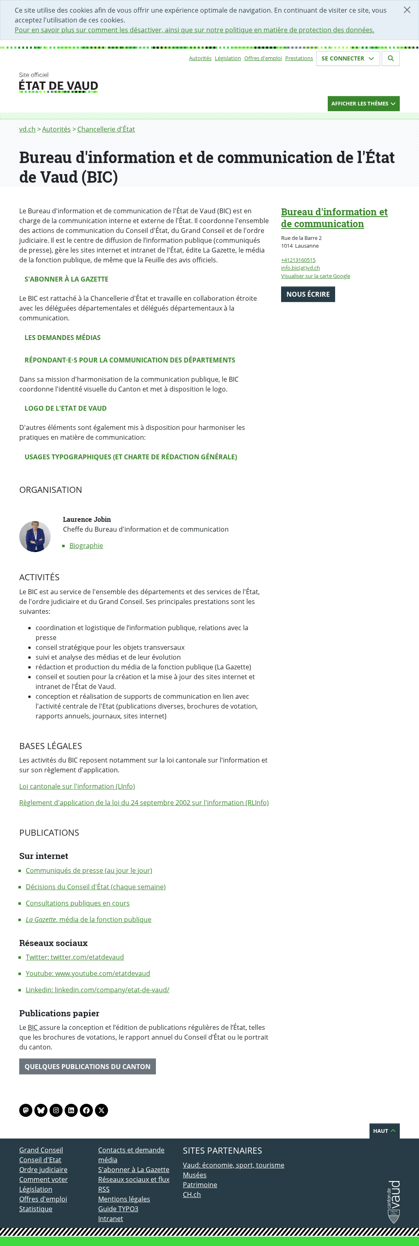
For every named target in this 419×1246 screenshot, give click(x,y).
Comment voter (43, 1179)
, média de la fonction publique (88, 919)
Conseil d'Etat (40, 1159)
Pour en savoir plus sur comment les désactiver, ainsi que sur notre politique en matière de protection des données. (194, 29)
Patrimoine (200, 1184)
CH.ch (192, 1194)
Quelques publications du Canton (88, 1066)
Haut (381, 1130)
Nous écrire (308, 294)
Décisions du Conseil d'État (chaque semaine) (96, 886)
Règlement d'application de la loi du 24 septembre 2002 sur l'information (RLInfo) (144, 802)
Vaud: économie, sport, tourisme (233, 1165)
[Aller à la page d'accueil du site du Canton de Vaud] (95, 82)
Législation (228, 58)
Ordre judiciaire (43, 1169)
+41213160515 (298, 260)
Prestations (299, 58)
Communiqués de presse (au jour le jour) (89, 870)
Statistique (35, 1208)
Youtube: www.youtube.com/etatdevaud (88, 973)
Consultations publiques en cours (78, 903)
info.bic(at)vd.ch (300, 267)
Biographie (86, 545)
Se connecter (344, 58)
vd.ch (27, 129)
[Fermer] (407, 9)
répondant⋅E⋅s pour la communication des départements (130, 360)
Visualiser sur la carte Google (315, 276)
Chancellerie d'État (106, 129)
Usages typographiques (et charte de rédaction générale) (131, 456)
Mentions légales (124, 1199)
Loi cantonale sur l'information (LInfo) (77, 786)
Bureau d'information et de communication (334, 218)
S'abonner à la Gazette (66, 279)
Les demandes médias (63, 337)
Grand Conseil (41, 1149)
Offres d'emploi (263, 58)
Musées (195, 1174)
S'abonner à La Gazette (133, 1169)
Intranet (110, 1218)
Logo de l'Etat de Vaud (66, 408)
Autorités (200, 58)
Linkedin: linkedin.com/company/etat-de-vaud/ (97, 989)
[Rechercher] (391, 58)
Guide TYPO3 (118, 1208)
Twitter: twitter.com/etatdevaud (75, 957)
